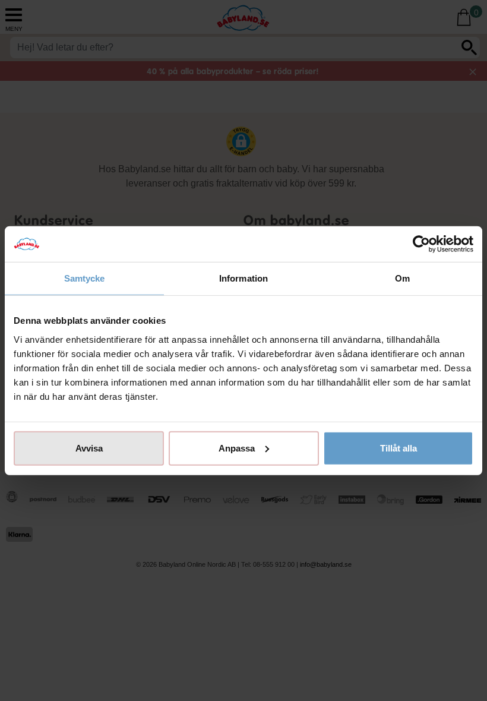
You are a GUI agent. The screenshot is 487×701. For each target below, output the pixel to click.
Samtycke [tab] (84, 278)
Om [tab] (402, 278)
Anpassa (237, 448)
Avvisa (89, 448)
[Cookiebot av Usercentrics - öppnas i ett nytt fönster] (421, 244)
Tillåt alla (398, 448)
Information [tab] (243, 278)
